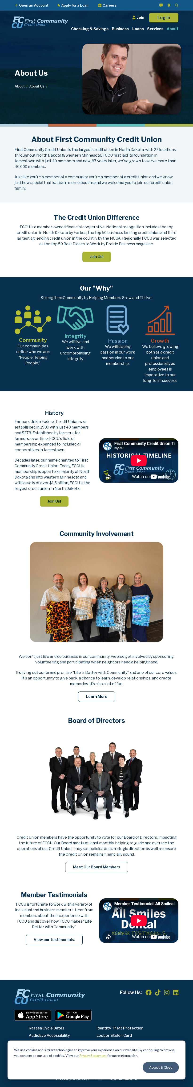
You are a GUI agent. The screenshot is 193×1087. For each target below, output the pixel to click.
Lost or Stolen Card (114, 1035)
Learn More (96, 696)
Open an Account (33, 5)
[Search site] (176, 5)
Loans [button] (138, 29)
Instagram (166, 992)
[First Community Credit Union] (40, 22)
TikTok (158, 992)
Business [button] (120, 29)
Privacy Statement (93, 1056)
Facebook (148, 992)
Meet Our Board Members (96, 867)
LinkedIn (175, 992)
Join (140, 17)
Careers (109, 5)
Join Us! (96, 256)
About (20, 86)
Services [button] (155, 29)
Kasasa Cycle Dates (46, 1028)
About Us (36, 86)
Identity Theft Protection (119, 1028)
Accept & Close (160, 1067)
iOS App (33, 1015)
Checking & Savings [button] (90, 29)
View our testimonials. (54, 939)
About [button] (172, 29)
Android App (73, 1015)
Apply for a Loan (74, 5)
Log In (163, 17)
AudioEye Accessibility (49, 1035)
